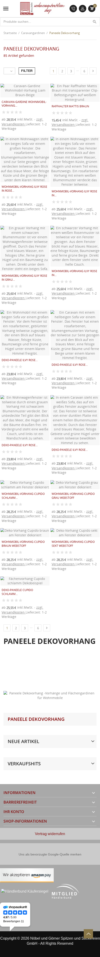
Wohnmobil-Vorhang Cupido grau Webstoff (73, 496)
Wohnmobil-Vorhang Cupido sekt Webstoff (73, 544)
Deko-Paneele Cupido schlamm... (17, 592)
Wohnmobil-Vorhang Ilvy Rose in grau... (24, 278)
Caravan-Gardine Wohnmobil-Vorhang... (24, 104)
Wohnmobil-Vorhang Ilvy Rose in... (74, 193)
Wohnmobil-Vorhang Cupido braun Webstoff (23, 544)
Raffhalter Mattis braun (70, 106)
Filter (27, 71)
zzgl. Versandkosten (22, 121)
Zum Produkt (62, 133)
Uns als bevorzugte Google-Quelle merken (50, 854)
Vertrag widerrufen (50, 834)
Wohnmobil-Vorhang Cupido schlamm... (23, 496)
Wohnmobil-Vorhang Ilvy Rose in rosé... (24, 189)
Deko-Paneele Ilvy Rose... (20, 360)
